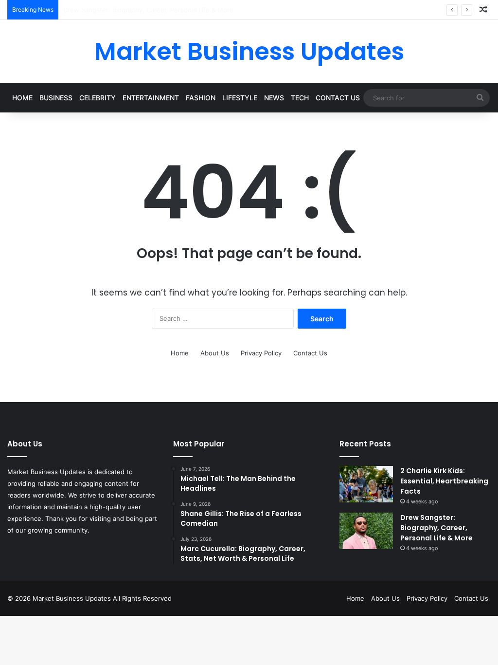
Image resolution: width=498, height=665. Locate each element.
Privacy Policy (261, 353)
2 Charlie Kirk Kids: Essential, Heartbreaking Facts (444, 481)
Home (22, 97)
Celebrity (97, 97)
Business (55, 97)
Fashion (200, 97)
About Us (214, 353)
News (274, 97)
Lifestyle (239, 97)
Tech (300, 97)
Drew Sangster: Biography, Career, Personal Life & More (436, 528)
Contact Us (338, 97)
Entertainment (151, 97)
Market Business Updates (73, 598)
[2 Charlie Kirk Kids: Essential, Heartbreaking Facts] (366, 484)
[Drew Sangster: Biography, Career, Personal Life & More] (366, 531)
